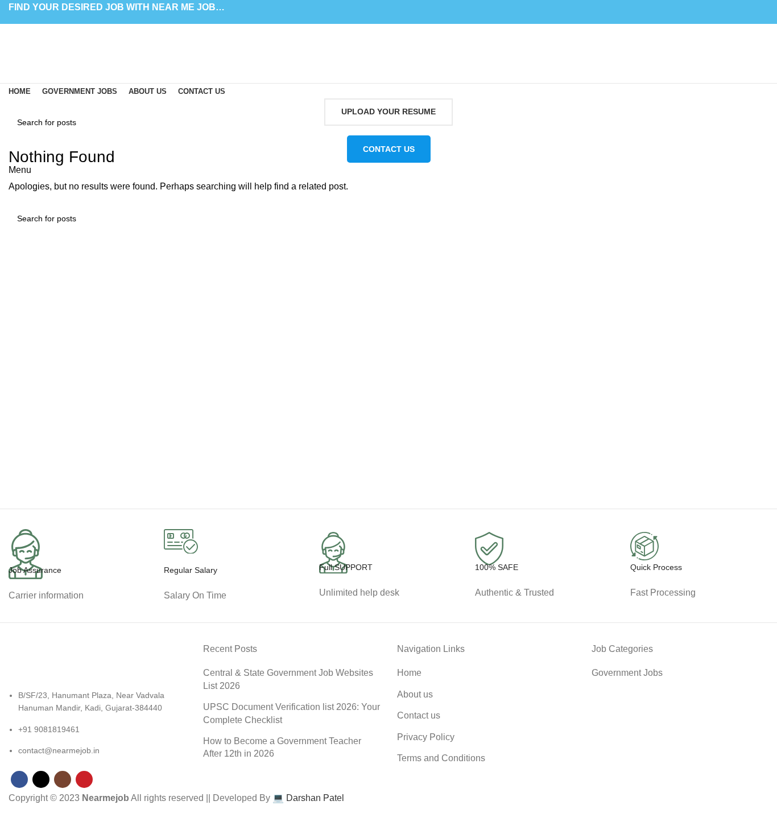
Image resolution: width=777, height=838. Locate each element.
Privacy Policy (425, 737)
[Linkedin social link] (401, 37)
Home (409, 673)
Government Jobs (627, 673)
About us (415, 694)
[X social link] (381, 22)
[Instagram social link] (395, 22)
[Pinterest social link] (408, 22)
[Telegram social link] (414, 37)
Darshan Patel (315, 798)
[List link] (97, 706)
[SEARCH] (755, 122)
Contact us (418, 715)
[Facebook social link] (368, 22)
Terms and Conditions (441, 758)
